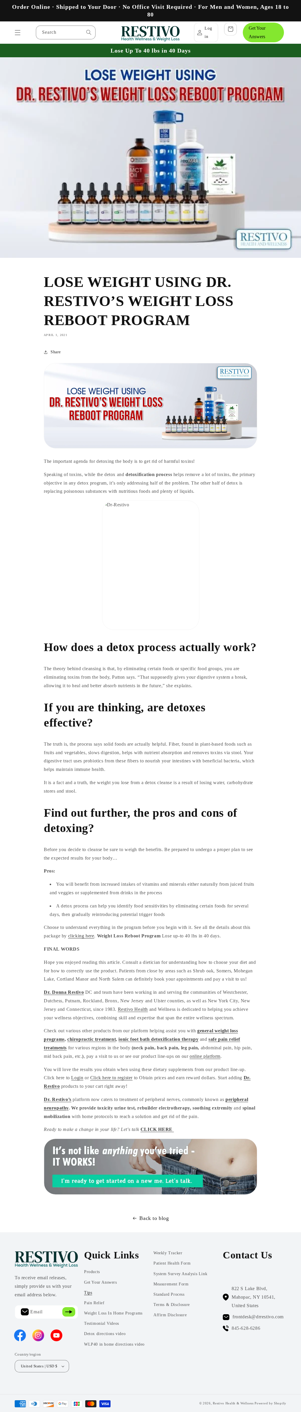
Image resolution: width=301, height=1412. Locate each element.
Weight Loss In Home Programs (113, 1313)
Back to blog (154, 1218)
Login (77, 1077)
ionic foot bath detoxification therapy (158, 1039)
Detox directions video (105, 1334)
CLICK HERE (157, 1129)
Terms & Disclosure (171, 1304)
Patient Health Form (171, 1263)
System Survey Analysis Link (180, 1274)
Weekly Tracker (167, 1253)
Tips (88, 1292)
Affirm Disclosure (170, 1315)
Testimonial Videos (101, 1323)
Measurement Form (171, 1284)
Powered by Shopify (270, 1403)
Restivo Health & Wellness (233, 1403)
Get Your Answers (257, 32)
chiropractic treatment (91, 1039)
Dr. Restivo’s (57, 1099)
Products (92, 1272)
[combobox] (65, 32)
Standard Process (169, 1294)
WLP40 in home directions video (114, 1344)
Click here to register (111, 1077)
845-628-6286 (246, 1328)
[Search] (88, 32)
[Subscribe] (68, 1312)
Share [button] (56, 352)
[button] (17, 32)
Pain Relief (94, 1303)
